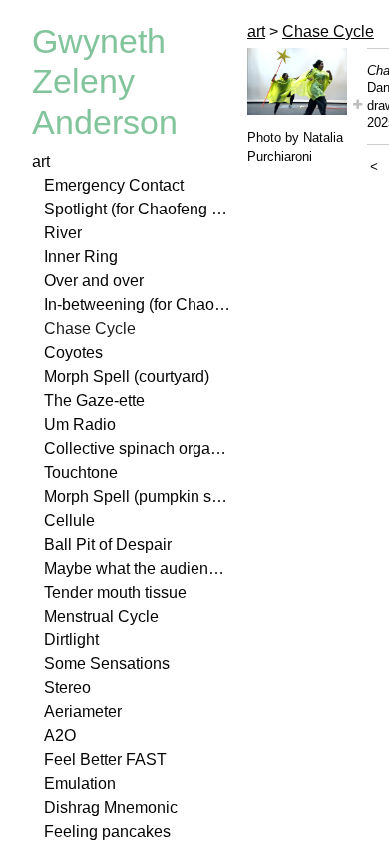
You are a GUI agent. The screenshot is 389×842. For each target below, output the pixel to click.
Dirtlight (71, 640)
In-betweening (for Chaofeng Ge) (137, 304)
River (63, 232)
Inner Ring (81, 256)
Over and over (94, 280)
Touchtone (81, 472)
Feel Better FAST (105, 759)
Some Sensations (107, 663)
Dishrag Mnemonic (111, 807)
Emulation (80, 783)
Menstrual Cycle (101, 616)
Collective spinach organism (137, 448)
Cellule (69, 520)
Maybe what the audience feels (137, 568)
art (41, 161)
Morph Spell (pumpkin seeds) (137, 496)
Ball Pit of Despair (108, 544)
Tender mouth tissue (115, 592)
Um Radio (80, 424)
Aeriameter (83, 711)
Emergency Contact (114, 185)
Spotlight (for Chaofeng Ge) (137, 209)
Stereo (67, 687)
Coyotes (73, 352)
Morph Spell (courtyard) (126, 376)
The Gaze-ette (94, 400)
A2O (60, 735)
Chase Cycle (90, 328)
